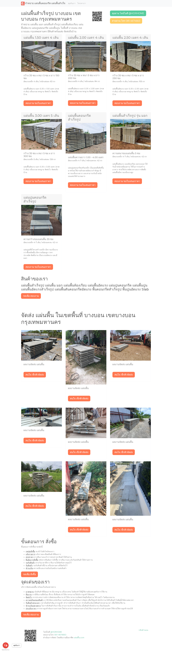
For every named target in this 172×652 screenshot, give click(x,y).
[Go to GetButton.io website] (5, 649)
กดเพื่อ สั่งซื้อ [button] (29, 574)
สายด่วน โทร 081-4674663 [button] (126, 20)
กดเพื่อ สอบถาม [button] (31, 296)
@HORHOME (56, 632)
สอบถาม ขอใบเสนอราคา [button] (38, 103)
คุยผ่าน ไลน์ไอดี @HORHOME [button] (128, 13)
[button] (97, 16)
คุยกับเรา (71, 3)
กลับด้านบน (143, 630)
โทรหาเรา (81, 3)
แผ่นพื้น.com (79, 637)
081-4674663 (60, 635)
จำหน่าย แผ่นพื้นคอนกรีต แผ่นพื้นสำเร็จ (45, 3)
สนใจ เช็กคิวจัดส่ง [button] (35, 374)
